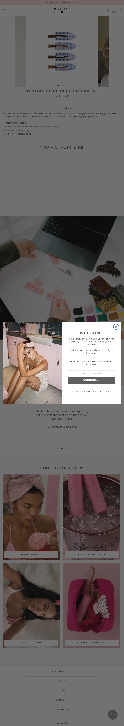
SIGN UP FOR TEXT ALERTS (91, 391)
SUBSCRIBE (91, 380)
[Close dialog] (116, 327)
